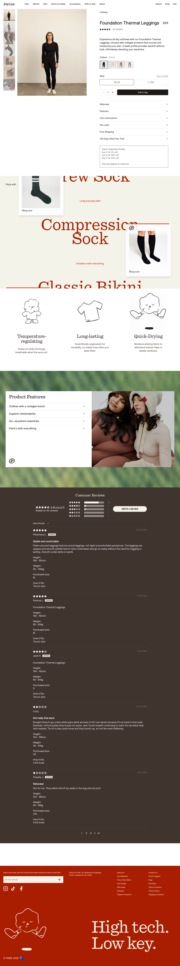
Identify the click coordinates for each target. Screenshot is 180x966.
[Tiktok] (13, 888)
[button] (74, 502)
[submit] (59, 879)
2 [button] (86, 833)
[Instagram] (5, 888)
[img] (40, 530)
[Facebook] (21, 888)
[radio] (104, 65)
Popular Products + (124, 894)
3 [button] (91, 833)
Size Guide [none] (162, 76)
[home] (14, 4)
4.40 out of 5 (57, 507)
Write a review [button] (130, 508)
